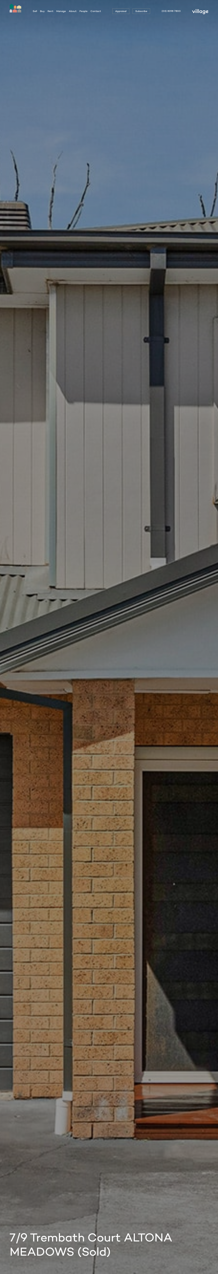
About (73, 11)
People (83, 11)
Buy (42, 11)
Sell (35, 11)
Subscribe (141, 11)
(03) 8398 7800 (171, 10)
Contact (95, 11)
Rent (50, 11)
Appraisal (120, 11)
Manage (61, 11)
